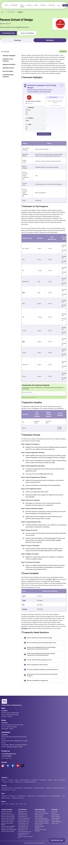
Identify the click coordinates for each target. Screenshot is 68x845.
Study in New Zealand (57, 821)
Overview (17, 40)
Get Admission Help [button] (8, 33)
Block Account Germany (59, 787)
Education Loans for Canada (7, 814)
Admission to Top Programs (8, 60)
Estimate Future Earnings (17, 798)
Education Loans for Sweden (7, 831)
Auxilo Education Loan (23, 828)
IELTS (23, 596)
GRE (2, 804)
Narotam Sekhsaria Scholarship (42, 823)
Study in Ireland (55, 819)
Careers (11, 781)
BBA (23, 341)
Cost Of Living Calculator (54, 796)
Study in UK (54, 813)
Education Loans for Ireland (7, 819)
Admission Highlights (9, 55)
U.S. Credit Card (18, 787)
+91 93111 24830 (6, 756)
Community (51, 5)
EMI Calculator (12, 796)
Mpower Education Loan (23, 821)
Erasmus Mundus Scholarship (41, 813)
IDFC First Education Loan (24, 818)
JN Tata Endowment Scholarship (42, 819)
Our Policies (42, 779)
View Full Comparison (44, 134)
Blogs (36, 5)
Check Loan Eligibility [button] (27, 33)
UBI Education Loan (22, 813)
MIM (23, 292)
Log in (58, 5)
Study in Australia (56, 816)
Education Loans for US (6, 811)
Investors (50, 779)
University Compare (42, 796)
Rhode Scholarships (39, 814)
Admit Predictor (21, 796)
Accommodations (28, 787)
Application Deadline (9, 64)
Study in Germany (56, 818)
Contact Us (10, 779)
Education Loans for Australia (8, 816)
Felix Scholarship (38, 824)
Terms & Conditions (24, 779)
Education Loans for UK (6, 813)
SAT (50, 579)
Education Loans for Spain (7, 827)
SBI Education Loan (22, 811)
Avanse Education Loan (23, 824)
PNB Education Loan (22, 834)
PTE (23, 605)
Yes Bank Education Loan (23, 833)
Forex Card (48, 787)
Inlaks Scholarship (39, 816)
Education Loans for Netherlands (8, 829)
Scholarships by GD (5, 789)
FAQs (55, 779)
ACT (54, 579)
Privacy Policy (35, 779)
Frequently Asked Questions (8, 75)
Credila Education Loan (23, 823)
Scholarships (14, 5)
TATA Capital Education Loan (24, 831)
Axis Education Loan (22, 816)
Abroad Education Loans (6, 787)
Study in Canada (55, 814)
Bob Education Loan (22, 829)
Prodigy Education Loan (23, 819)
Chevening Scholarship (40, 811)
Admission (50, 40)
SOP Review (4, 796)
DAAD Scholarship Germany (41, 818)
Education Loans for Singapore (8, 826)
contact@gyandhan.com (8, 754)
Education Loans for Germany (8, 818)
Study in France (55, 823)
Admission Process (8, 68)
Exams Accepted (8, 71)
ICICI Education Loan (23, 814)
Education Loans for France (7, 821)
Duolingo (24, 609)
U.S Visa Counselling (39, 787)
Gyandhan (24, 628)
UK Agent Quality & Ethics (29, 781)
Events (14, 789)
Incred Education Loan (23, 826)
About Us (3, 779)
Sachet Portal (18, 781)
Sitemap (5, 781)
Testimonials (62, 779)
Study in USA (54, 811)
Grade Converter (31, 796)
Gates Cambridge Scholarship (41, 821)
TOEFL (24, 600)
